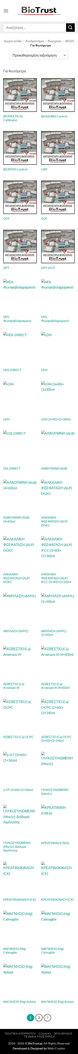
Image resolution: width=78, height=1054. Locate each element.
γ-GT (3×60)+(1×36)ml (18, 790)
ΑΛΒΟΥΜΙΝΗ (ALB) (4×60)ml (16, 519)
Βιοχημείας (55, 41)
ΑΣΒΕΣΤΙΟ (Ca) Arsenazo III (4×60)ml (55, 686)
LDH (44, 370)
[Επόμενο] (47, 1017)
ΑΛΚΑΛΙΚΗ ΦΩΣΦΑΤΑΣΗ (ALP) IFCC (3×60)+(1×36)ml (56, 578)
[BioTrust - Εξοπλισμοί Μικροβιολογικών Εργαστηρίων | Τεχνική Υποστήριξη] (39, 11)
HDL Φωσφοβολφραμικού (17, 318)
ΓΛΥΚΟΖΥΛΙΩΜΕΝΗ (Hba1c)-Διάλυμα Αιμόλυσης (16, 846)
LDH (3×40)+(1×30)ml (56, 419)
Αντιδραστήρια (35, 41)
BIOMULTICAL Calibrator (13, 118)
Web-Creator (56, 1048)
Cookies (45, 1033)
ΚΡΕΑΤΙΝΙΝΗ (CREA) (55, 843)
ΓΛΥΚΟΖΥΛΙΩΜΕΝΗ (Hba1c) (54, 791)
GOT (6, 218)
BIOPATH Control (15, 169)
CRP (44, 169)
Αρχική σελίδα (13, 41)
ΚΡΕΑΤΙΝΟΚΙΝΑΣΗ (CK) (19, 899)
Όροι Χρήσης (63, 1033)
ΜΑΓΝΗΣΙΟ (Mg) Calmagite (14, 950)
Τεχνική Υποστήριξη (39, 1036)
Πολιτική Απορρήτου (20, 1033)
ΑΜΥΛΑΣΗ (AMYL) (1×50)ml (53, 633)
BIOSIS (69, 41)
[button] (5, 10)
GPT (6, 268)
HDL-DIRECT (12, 370)
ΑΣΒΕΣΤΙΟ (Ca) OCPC (18, 737)
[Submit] (70, 27)
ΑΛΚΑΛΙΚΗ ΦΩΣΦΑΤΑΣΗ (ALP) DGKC (54, 521)
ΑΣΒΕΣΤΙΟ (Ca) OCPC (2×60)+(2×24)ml (56, 739)
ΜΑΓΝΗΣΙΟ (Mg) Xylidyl (19, 1001)
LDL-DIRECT (11, 468)
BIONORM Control (54, 116)
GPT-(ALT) (48, 268)
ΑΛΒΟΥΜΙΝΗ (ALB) (54, 468)
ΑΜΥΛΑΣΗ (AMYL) (15, 631)
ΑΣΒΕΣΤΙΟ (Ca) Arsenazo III (13, 686)
